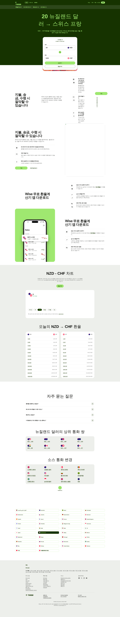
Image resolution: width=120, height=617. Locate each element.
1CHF (64, 338)
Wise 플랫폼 (45, 584)
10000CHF (65, 376)
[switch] (60, 52)
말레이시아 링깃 (32, 475)
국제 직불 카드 (46, 580)
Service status (28, 583)
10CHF (64, 345)
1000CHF (65, 366)
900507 (55, 604)
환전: (46, 55)
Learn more (61, 313)
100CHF (64, 355)
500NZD (29, 362)
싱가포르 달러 (47, 481)
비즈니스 (31, 2)
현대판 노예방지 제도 (82, 596)
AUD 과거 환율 (33, 570)
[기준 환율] (62, 39)
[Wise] (19, 2)
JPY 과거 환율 (59, 570)
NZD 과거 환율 (78, 570)
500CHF (65, 362)
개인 (27, 2)
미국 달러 (46, 475)
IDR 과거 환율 (47, 571)
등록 (103, 2)
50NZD (29, 352)
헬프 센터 (27, 587)
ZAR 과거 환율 (85, 570)
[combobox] (71, 47)
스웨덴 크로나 (31, 481)
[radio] (30, 310)
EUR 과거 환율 (53, 570)
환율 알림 (62, 584)
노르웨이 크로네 (32, 469)
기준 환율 (97, 187)
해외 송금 (45, 578)
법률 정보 (45, 595)
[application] (37, 302)
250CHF (65, 359)
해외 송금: (28, 567)
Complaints (45, 596)
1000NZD (30, 366)
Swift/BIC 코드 (63, 582)
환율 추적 (60, 66)
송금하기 (60, 63)
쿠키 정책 (80, 595)
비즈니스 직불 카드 (47, 586)
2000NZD (30, 369)
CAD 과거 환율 (65, 570)
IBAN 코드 (63, 583)
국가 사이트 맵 (63, 596)
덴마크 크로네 (64, 469)
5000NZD (30, 372)
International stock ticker (66, 580)
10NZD (29, 345)
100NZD (29, 355)
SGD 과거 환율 (28, 571)
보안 (26, 579)
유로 (79, 481)
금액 (45, 44)
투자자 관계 (28, 584)
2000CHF (65, 369)
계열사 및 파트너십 (29, 586)
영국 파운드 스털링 (65, 481)
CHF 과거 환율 (41, 571)
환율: (27, 564)
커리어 (27, 582)
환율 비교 (62, 586)
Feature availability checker (31, 590)
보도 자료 (27, 580)
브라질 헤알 (81, 475)
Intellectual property (47, 597)
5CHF (64, 342)
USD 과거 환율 (35, 571)
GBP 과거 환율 (39, 570)
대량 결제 (45, 587)
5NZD (29, 342)
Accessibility (28, 588)
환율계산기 (63, 579)
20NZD (29, 349)
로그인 (98, 2)
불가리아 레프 (64, 475)
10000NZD (30, 376)
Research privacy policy (65, 578)
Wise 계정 (45, 579)
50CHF (64, 352)
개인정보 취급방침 (64, 595)
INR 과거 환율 (72, 570)
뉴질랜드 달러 (47, 469)
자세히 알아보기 (97, 102)
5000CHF (65, 372)
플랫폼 (35, 2)
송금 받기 (45, 583)
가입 (101, 93)
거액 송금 (45, 582)
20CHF (64, 349)
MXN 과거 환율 (46, 570)
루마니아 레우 (81, 469)
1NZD (29, 338)
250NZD (29, 359)
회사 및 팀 (28, 578)
